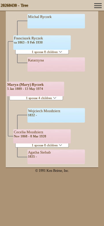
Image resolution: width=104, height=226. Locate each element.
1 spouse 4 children (39, 98)
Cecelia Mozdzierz (28, 132)
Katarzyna (36, 60)
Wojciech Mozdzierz (44, 111)
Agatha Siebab (39, 152)
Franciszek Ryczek (28, 38)
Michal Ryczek (40, 16)
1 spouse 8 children (45, 52)
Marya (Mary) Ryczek (25, 84)
